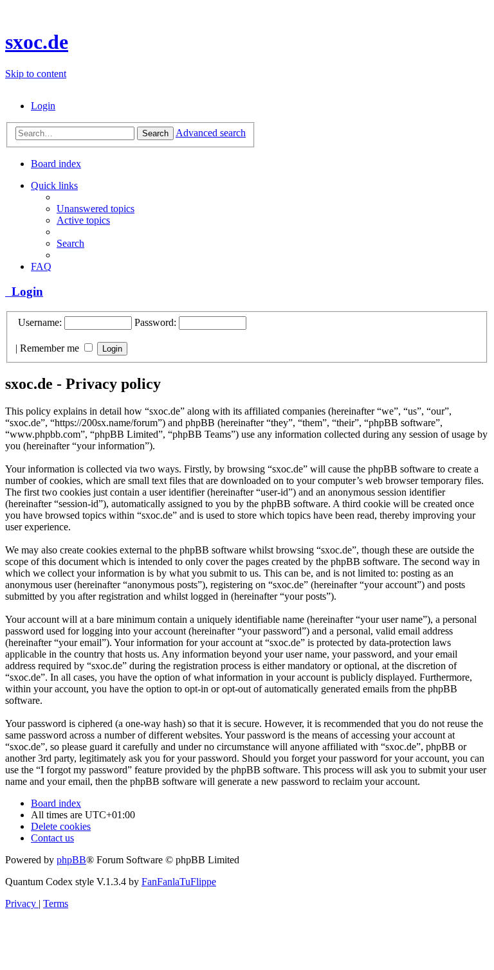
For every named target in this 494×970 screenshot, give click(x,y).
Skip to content (35, 73)
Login (24, 291)
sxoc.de (36, 41)
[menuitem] (43, 105)
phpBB (71, 859)
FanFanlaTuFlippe (179, 881)
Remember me (51, 348)
